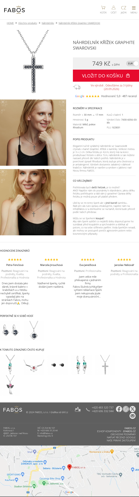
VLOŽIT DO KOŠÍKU (103, 76)
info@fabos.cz (46, 433)
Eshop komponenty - (116, 431)
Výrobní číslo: (122, 121)
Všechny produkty (27, 23)
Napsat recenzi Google (121, 437)
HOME (10, 23)
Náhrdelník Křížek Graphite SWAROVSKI (79, 23)
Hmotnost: (80, 119)
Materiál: (84, 126)
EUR (130, 63)
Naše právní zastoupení (121, 440)
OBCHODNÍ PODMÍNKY (123, 434)
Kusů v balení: (115, 114)
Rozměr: (88, 114)
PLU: (113, 127)
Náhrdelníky (48, 23)
